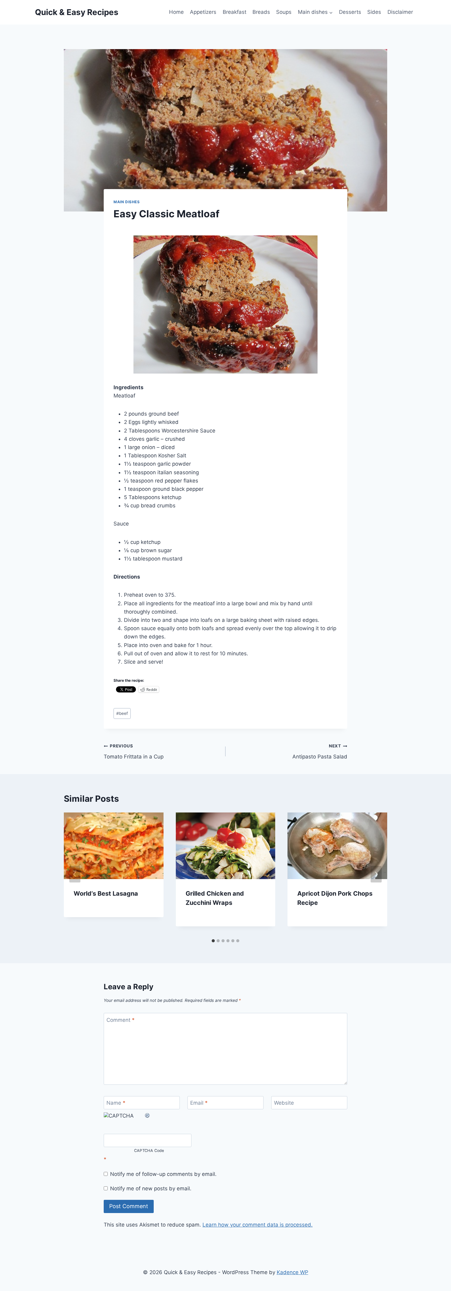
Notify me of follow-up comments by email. (163, 1174)
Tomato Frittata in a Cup (134, 751)
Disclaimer (400, 12)
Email (199, 1103)
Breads (261, 12)
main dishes (127, 202)
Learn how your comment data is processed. (257, 1225)
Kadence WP (292, 1272)
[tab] (213, 940)
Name (115, 1103)
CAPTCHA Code (149, 1150)
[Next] (376, 874)
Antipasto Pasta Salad (319, 751)
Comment (120, 1020)
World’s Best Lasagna (106, 893)
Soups (283, 12)
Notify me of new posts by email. (150, 1188)
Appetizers (203, 12)
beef (122, 713)
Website (284, 1103)
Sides (374, 12)
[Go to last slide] (74, 874)
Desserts (350, 12)
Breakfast (234, 12)
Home (176, 12)
